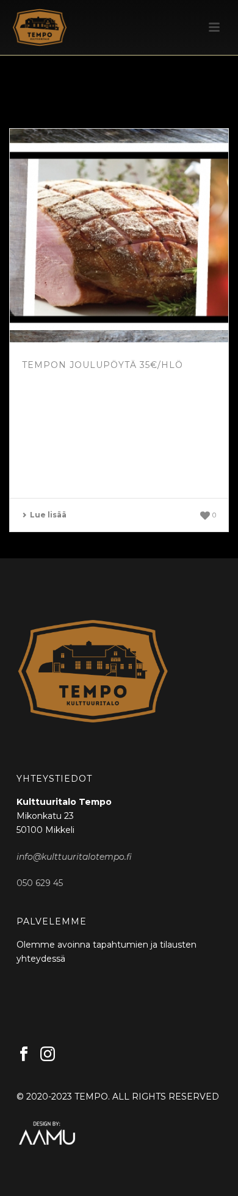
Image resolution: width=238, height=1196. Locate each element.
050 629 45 (39, 882)
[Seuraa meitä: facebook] (23, 1054)
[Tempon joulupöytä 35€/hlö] (119, 235)
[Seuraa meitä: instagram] (47, 1054)
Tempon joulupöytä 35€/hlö (102, 364)
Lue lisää (48, 514)
